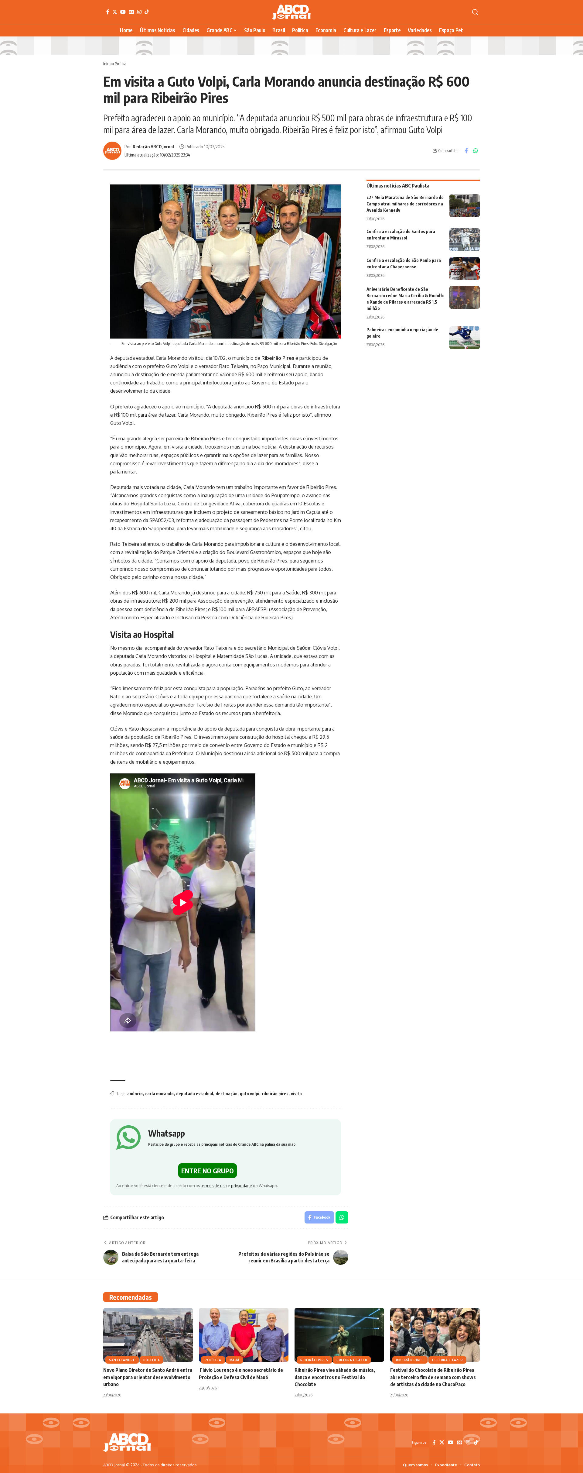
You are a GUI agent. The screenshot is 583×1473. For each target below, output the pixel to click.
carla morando (159, 1093)
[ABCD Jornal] (291, 12)
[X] (115, 11)
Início (107, 63)
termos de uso (214, 1185)
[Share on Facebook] (466, 151)
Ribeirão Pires (277, 358)
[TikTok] (146, 11)
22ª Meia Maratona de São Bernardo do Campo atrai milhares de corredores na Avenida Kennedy (405, 204)
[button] (475, 12)
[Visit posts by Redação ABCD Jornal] (112, 151)
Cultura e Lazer (351, 1360)
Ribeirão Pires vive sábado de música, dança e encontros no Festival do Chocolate (335, 1377)
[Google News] (131, 11)
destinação (226, 1093)
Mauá (235, 1360)
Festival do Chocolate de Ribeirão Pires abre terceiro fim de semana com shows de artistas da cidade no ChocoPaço (433, 1377)
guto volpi (249, 1093)
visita (296, 1093)
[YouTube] (123, 11)
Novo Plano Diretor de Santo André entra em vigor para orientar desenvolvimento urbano (147, 1377)
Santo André (122, 1360)
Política (120, 63)
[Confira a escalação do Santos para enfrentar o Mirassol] (464, 239)
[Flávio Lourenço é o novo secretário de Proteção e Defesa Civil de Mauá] (243, 1335)
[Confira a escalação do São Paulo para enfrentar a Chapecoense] (464, 268)
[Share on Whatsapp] (475, 151)
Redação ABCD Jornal (153, 146)
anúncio (135, 1093)
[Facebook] (108, 11)
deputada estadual (194, 1093)
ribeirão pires (275, 1093)
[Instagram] (139, 11)
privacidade (241, 1185)
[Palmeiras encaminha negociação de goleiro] (464, 337)
